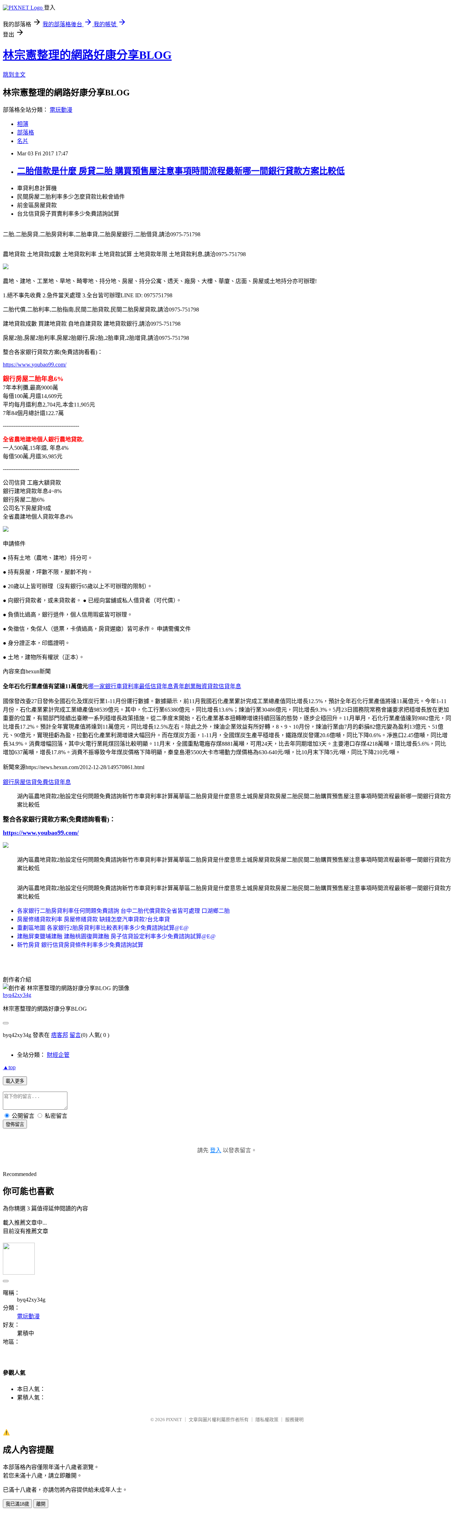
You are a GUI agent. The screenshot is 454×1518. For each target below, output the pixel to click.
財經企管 (58, 1055)
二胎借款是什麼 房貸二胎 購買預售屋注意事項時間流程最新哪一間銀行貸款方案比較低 (181, 171)
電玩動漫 (61, 110)
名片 (22, 141)
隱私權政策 (266, 1419)
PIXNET (174, 1419)
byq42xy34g (17, 995)
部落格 (25, 132)
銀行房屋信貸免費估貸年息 (37, 782)
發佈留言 (15, 1124)
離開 (40, 1504)
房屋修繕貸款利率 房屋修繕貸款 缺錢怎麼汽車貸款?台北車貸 (93, 919)
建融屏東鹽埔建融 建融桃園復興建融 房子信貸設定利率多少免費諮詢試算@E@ (116, 936)
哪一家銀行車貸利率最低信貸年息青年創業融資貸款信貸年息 (164, 686)
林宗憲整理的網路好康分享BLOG (87, 55)
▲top (9, 1067)
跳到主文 (14, 75)
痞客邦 (59, 1035)
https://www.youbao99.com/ (34, 364)
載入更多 (15, 1081)
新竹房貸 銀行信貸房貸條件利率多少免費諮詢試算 (80, 945)
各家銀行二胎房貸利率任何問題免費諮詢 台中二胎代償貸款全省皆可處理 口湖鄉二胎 (123, 911)
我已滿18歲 (17, 1504)
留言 (75, 1035)
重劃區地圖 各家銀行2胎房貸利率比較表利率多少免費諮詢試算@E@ (103, 928)
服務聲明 (294, 1419)
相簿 (22, 124)
